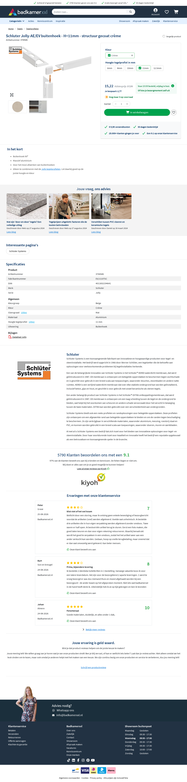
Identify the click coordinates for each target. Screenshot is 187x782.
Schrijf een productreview (93, 667)
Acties (31, 21)
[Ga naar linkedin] (73, 760)
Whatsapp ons (65, 710)
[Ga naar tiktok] (68, 760)
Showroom (124, 21)
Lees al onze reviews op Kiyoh (92, 468)
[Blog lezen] (27, 206)
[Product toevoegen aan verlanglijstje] (173, 112)
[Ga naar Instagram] (83, 760)
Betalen (12, 730)
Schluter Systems (17, 251)
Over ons (70, 730)
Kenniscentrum (44, 21)
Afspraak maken (141, 21)
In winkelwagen (139, 112)
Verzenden (13, 733)
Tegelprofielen (32, 28)
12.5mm (157, 68)
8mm (119, 68)
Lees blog (11, 231)
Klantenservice (170, 21)
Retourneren (14, 737)
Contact (70, 737)
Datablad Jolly (19, 337)
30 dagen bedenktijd (145, 3)
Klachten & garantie (17, 744)
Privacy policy (96, 778)
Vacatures (71, 747)
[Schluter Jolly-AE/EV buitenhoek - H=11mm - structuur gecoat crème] (49, 70)
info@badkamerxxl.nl (69, 715)
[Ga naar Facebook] (78, 760)
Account (155, 14)
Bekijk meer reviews (95, 629)
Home (11, 28)
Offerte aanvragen (17, 740)
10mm (130, 68)
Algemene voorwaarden (69, 778)
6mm (109, 68)
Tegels (20, 28)
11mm (145, 68)
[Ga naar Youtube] (93, 760)
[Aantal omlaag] (115, 103)
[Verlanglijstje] (166, 12)
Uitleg (24, 312)
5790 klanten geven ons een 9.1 (83, 3)
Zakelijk (156, 21)
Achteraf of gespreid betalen (49, 3)
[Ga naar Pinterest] (88, 760)
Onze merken (73, 754)
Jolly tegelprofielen (50, 169)
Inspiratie (60, 21)
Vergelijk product (173, 36)
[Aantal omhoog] (127, 103)
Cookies (85, 778)
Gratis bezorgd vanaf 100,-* (116, 3)
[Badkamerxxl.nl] (28, 11)
